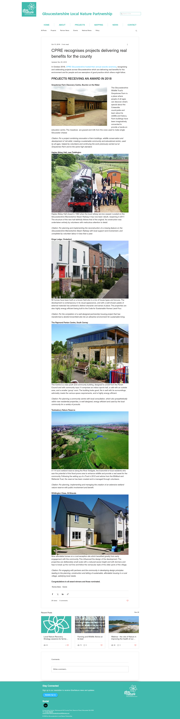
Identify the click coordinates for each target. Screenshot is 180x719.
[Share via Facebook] (52, 594)
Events (75, 30)
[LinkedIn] (46, 705)
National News (86, 30)
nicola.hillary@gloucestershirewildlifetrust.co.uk (55, 713)
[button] (136, 30)
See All (136, 612)
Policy (97, 30)
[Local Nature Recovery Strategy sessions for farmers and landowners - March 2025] (56, 624)
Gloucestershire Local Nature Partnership (77, 14)
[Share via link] (68, 594)
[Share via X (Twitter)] (58, 594)
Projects (53, 30)
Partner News (64, 30)
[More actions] (127, 44)
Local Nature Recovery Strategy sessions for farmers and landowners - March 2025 (56, 638)
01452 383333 (49, 712)
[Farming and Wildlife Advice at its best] (90, 624)
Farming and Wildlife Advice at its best (90, 638)
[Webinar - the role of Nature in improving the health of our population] (124, 624)
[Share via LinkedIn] (63, 594)
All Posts (44, 30)
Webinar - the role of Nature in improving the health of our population (123, 638)
